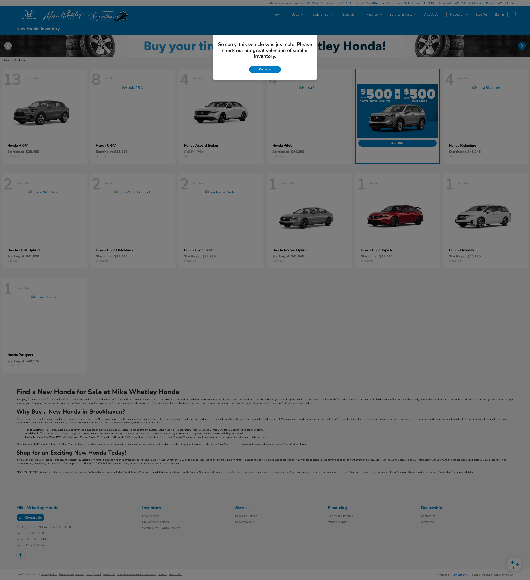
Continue (265, 69)
